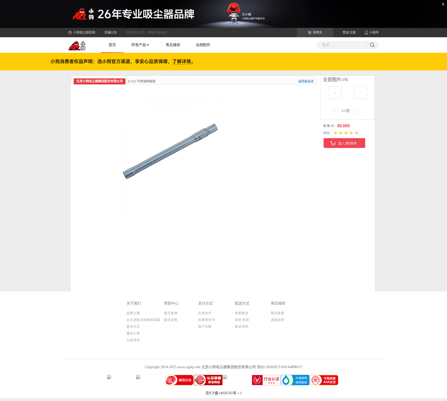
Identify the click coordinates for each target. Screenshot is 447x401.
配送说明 (170, 320)
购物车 (317, 32)
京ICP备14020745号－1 (223, 393)
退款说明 (277, 320)
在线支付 (205, 313)
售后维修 (173, 45)
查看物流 (241, 313)
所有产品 (138, 45)
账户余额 (205, 327)
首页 (112, 45)
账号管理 (170, 313)
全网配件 (203, 45)
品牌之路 (133, 313)
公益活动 (133, 340)
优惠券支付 (206, 320)
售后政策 (277, 313)
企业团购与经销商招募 (143, 320)
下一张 (226, 188)
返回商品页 (306, 81)
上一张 (115, 188)
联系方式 (133, 327)
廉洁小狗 (133, 333)
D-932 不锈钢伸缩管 (141, 81)
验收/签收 (242, 320)
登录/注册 (349, 32)
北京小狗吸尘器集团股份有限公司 (99, 81)
